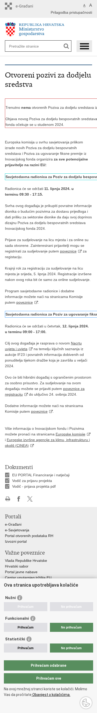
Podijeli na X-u (30, 499)
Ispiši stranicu (7, 499)
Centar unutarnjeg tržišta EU (28, 578)
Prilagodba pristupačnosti (71, 12)
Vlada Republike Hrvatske (26, 560)
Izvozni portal (16, 541)
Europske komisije (70, 434)
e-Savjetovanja (17, 530)
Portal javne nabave (21, 572)
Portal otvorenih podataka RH (29, 536)
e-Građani (13, 524)
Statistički (15, 639)
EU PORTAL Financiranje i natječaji (41, 475)
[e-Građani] (27, 6)
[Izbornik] (84, 46)
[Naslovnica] (48, 29)
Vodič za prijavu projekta (32, 481)
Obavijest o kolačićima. (51, 695)
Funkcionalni (17, 618)
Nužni (10, 597)
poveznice (68, 251)
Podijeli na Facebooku (18, 499)
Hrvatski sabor (16, 566)
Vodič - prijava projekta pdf (34, 486)
